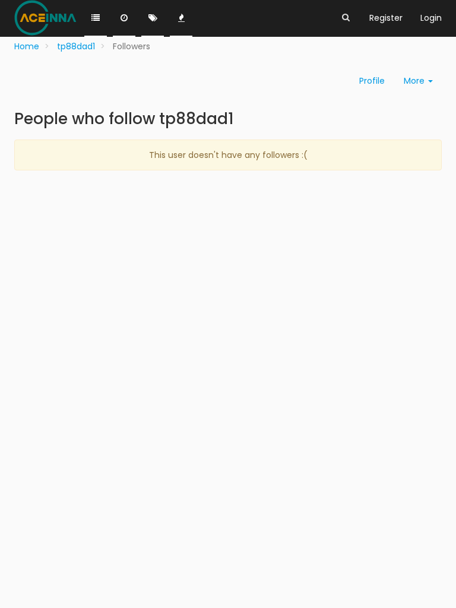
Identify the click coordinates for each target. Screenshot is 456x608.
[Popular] (181, 18)
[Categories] (95, 18)
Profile (372, 81)
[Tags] (152, 18)
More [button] (415, 81)
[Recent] (124, 18)
